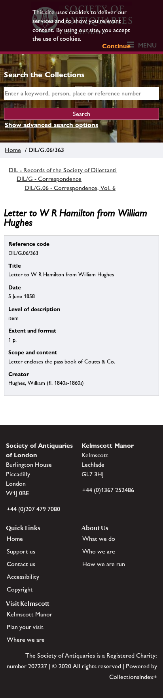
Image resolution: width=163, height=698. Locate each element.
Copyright (20, 589)
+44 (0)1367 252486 (108, 490)
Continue (116, 46)
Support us (21, 551)
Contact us (21, 564)
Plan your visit (25, 627)
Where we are (26, 639)
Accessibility (23, 576)
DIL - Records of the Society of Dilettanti (63, 170)
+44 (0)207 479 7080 (33, 509)
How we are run (103, 564)
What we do (98, 538)
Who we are (98, 551)
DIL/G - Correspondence (49, 179)
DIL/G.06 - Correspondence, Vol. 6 (70, 188)
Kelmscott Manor (29, 614)
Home (13, 150)
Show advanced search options (51, 125)
